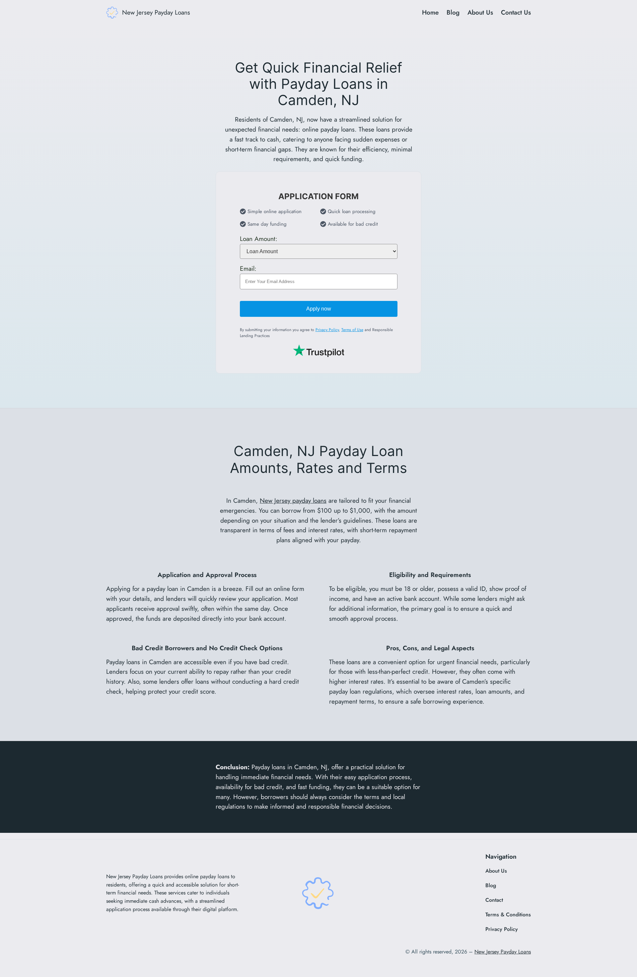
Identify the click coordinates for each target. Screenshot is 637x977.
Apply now (318, 309)
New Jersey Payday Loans (156, 12)
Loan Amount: (258, 238)
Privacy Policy (327, 330)
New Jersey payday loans (293, 500)
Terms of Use (352, 330)
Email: (248, 268)
